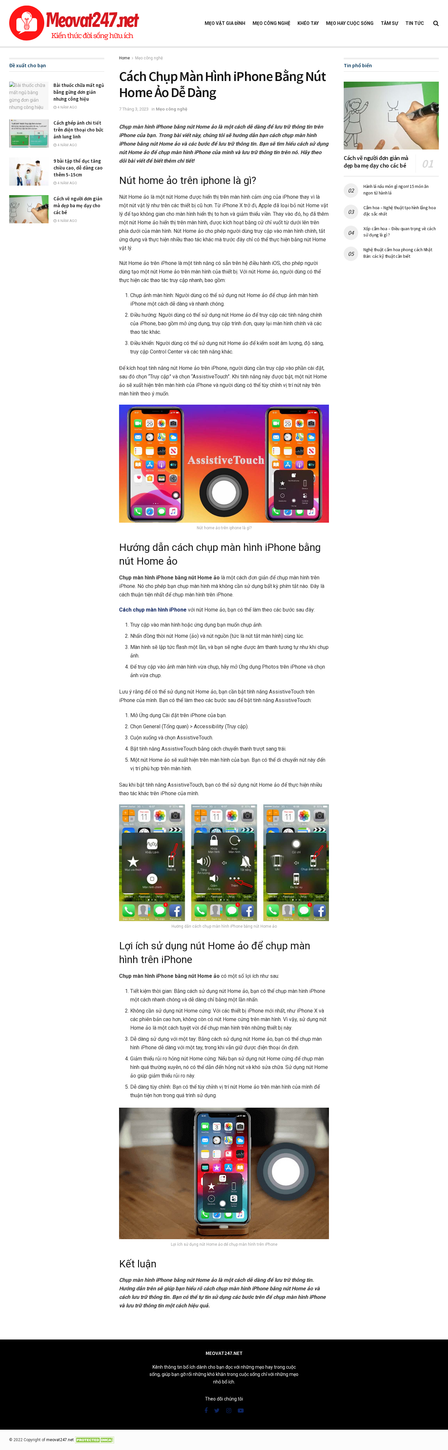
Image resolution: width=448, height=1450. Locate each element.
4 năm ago (66, 107)
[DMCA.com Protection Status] (94, 1440)
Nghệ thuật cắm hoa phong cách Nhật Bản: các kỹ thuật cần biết (397, 253)
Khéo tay (308, 23)
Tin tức (414, 23)
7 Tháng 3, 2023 (134, 109)
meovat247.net (60, 1440)
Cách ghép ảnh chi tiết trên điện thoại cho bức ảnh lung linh (78, 130)
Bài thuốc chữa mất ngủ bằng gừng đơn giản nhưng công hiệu (78, 92)
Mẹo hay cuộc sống (350, 23)
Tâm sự (389, 23)
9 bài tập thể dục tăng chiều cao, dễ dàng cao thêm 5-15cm (78, 168)
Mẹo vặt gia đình (225, 23)
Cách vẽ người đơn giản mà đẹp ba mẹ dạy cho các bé (77, 205)
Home (124, 58)
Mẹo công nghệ (271, 23)
